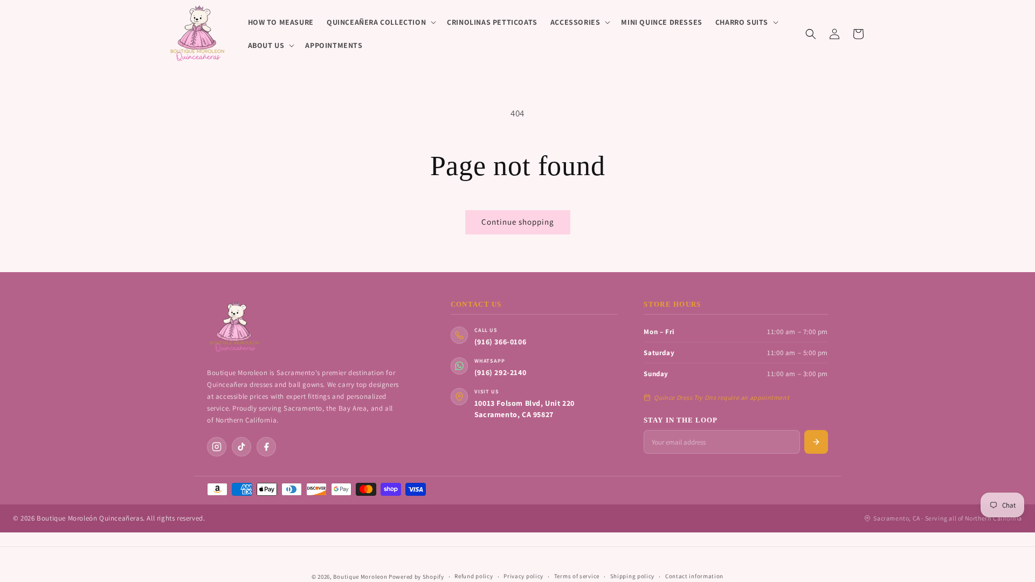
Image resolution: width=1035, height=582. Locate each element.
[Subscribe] (816, 442)
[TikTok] (241, 446)
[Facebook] (266, 446)
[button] (380, 22)
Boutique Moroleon (360, 576)
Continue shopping (517, 222)
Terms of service (576, 576)
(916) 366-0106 (500, 342)
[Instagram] (216, 446)
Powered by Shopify (416, 576)
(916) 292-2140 (500, 372)
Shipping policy (632, 576)
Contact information (694, 576)
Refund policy (473, 576)
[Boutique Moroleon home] (234, 327)
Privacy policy (523, 576)
